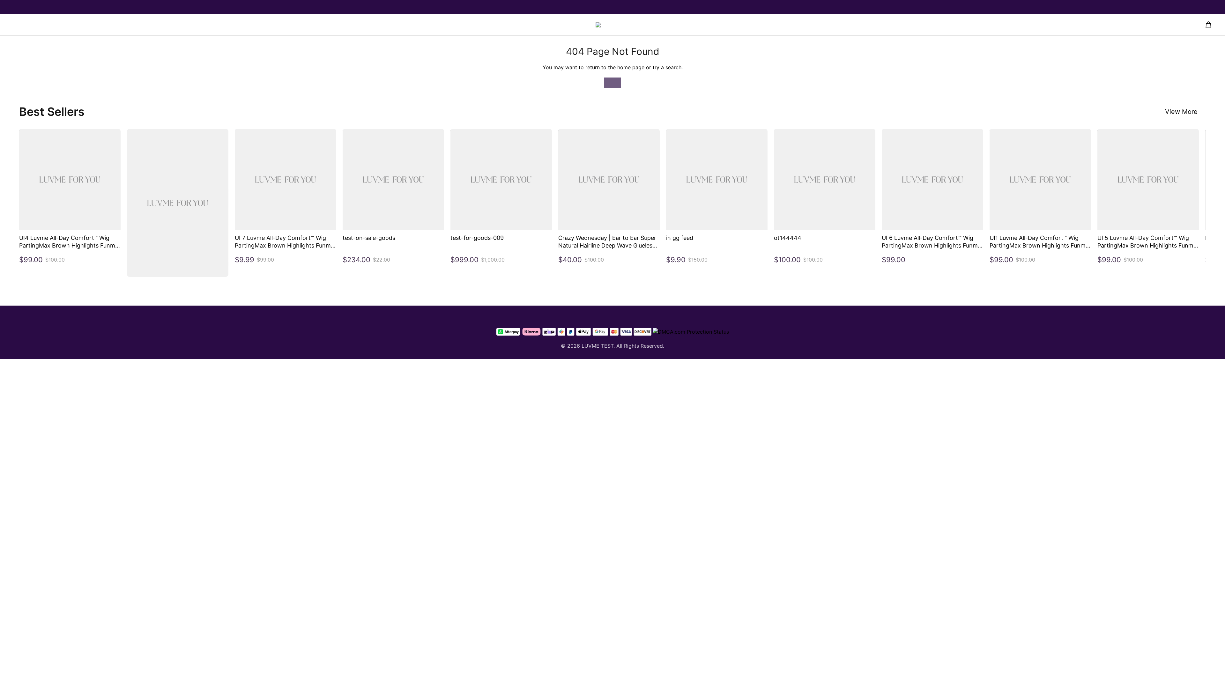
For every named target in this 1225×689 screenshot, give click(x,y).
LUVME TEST (597, 346)
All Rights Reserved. (640, 346)
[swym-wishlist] (304, 25)
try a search (667, 67)
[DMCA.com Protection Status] (691, 332)
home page (630, 67)
